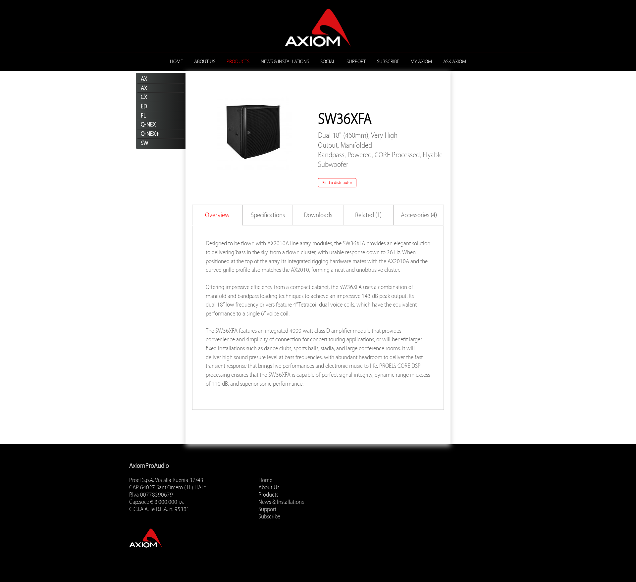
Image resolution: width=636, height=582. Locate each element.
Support (356, 61)
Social (327, 61)
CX (144, 97)
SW (144, 143)
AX (144, 78)
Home (176, 61)
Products (238, 61)
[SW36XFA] (255, 133)
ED (144, 106)
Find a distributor (337, 182)
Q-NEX (148, 124)
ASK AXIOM (454, 61)
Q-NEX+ (150, 133)
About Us (204, 61)
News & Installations (285, 61)
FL (143, 115)
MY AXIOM (421, 61)
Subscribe (388, 61)
